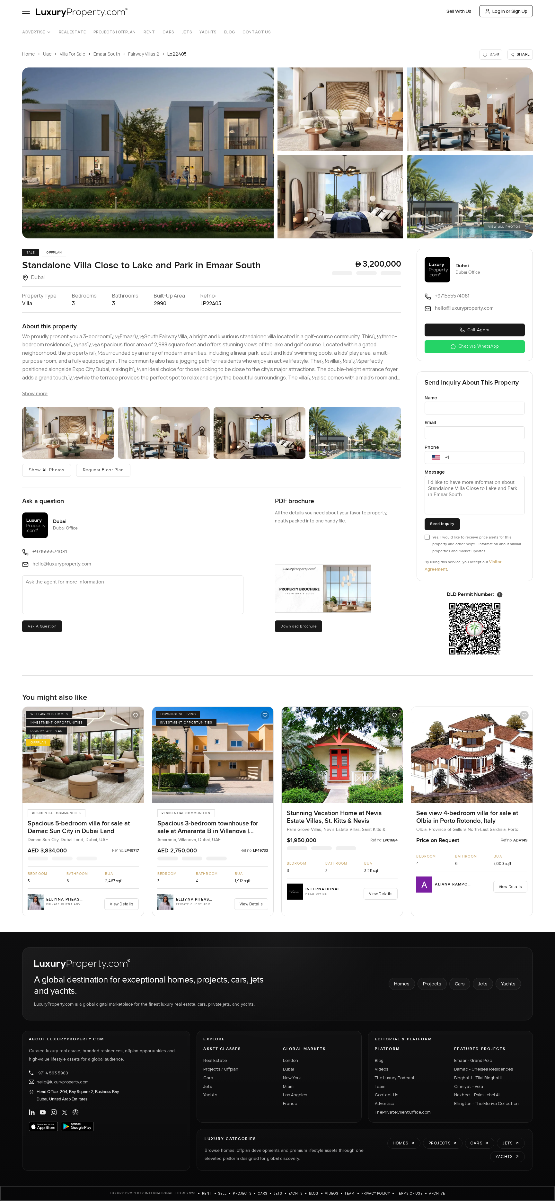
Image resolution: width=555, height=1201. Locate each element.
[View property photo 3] (164, 433)
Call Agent (478, 330)
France (290, 1103)
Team (380, 1086)
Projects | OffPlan (114, 32)
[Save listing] (135, 715)
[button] (148, 152)
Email (430, 422)
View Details (121, 904)
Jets (187, 32)
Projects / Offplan (220, 1069)
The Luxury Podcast (395, 1078)
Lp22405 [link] (177, 54)
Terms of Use (409, 1193)
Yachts (207, 32)
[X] (64, 1112)
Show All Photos (46, 470)
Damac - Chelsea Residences (483, 1069)
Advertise (33, 32)
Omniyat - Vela (468, 1086)
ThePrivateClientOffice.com (403, 1112)
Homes (402, 984)
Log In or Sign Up (509, 11)
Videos (381, 1069)
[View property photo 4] (259, 433)
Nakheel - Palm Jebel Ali (477, 1095)
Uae (47, 54)
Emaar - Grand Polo (473, 1060)
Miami (289, 1086)
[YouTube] (43, 1112)
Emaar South (106, 54)
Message (435, 472)
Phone (432, 447)
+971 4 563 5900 (52, 1072)
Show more (35, 394)
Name (431, 398)
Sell (222, 1193)
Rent (149, 32)
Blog (229, 32)
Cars (168, 32)
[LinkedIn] (32, 1112)
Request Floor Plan (103, 470)
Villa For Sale (72, 54)
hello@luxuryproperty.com (63, 1081)
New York (292, 1078)
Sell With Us (458, 11)
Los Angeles (295, 1095)
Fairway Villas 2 (143, 54)
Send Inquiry (442, 523)
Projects (432, 984)
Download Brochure (298, 626)
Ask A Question (42, 626)
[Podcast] (75, 1112)
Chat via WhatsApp (478, 346)
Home (28, 54)
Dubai (288, 1069)
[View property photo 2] (68, 433)
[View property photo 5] (355, 433)
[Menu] (26, 11)
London (290, 1060)
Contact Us (256, 32)
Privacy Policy (375, 1193)
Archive (437, 1193)
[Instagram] (54, 1112)
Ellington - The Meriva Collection (486, 1103)
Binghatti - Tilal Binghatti (478, 1078)
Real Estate (72, 32)
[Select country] (436, 457)
